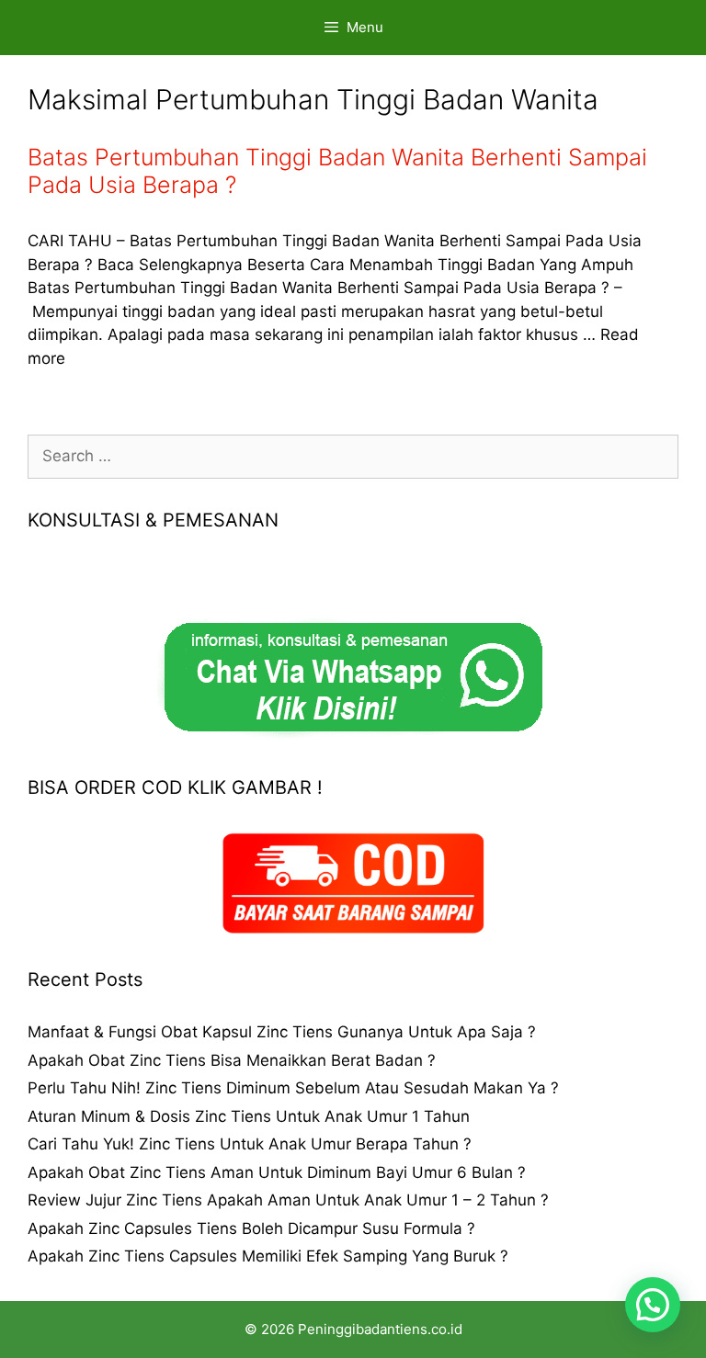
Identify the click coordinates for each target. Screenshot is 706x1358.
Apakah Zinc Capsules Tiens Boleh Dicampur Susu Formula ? (251, 1228)
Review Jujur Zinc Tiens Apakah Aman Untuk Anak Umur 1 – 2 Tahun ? (288, 1200)
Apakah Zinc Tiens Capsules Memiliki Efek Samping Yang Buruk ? (268, 1256)
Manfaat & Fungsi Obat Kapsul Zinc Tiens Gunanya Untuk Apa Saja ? (282, 1032)
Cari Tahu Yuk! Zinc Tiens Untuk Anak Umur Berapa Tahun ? (250, 1144)
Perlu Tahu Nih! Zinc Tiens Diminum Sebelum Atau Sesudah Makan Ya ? (293, 1088)
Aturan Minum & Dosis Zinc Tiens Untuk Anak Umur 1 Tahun (249, 1116)
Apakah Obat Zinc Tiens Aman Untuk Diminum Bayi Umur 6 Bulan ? (277, 1172)
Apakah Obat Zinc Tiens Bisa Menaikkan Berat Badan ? (232, 1060)
